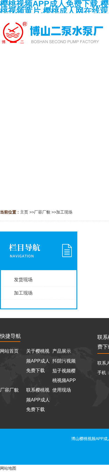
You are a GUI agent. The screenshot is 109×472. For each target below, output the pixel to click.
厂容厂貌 (42, 212)
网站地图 (8, 468)
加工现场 (64, 212)
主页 (24, 212)
